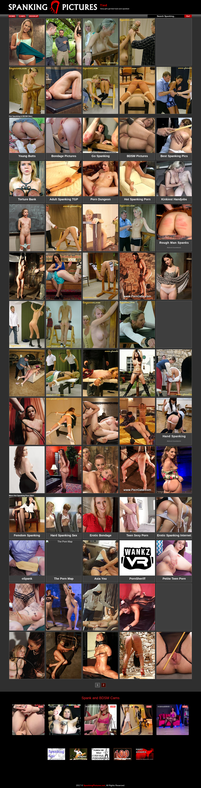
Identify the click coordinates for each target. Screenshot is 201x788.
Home (12, 16)
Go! (188, 16)
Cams (22, 16)
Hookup (33, 16)
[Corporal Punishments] (100, 754)
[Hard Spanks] (144, 754)
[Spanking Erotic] (122, 754)
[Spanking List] (56, 754)
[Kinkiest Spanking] (78, 754)
